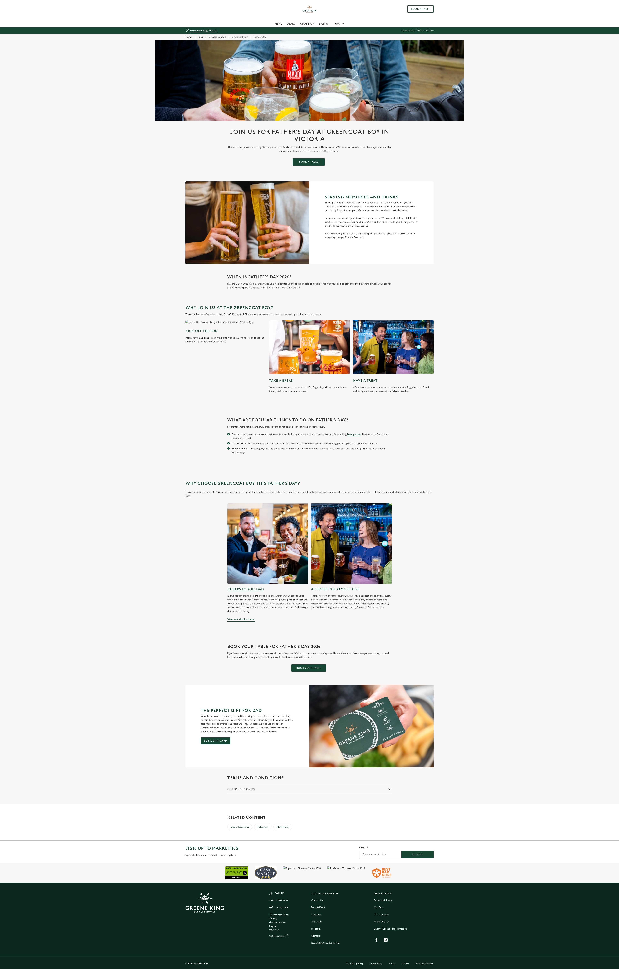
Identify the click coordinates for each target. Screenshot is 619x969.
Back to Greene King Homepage (390, 928)
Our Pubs (379, 907)
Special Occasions (240, 826)
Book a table (308, 162)
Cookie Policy (376, 963)
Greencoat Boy (240, 36)
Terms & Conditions (424, 963)
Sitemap (405, 963)
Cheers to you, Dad (245, 589)
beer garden (354, 434)
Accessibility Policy (354, 963)
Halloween (262, 826)
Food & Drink (318, 907)
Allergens (315, 935)
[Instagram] (385, 940)
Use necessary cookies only (415, 19)
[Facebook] (376, 940)
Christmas (316, 914)
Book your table (308, 668)
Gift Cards (316, 921)
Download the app (383, 900)
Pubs (200, 36)
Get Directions (276, 935)
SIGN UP (417, 854)
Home (188, 36)
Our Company (381, 914)
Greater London (217, 36)
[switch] (269, 29)
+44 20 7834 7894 (278, 900)
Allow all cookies (415, 8)
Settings (342, 30)
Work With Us (381, 921)
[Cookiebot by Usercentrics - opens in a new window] (197, 30)
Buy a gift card (215, 740)
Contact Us (317, 900)
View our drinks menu (267, 543)
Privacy (392, 963)
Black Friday (283, 826)
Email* (363, 847)
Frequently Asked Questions (325, 942)
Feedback (315, 928)
